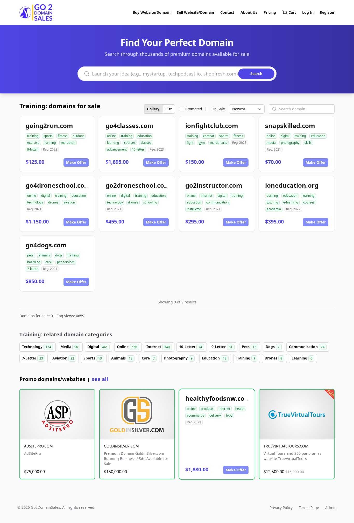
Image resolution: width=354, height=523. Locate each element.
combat (208, 136)
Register (327, 12)
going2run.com (49, 125)
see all (100, 379)
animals (44, 255)
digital (285, 136)
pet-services (66, 262)
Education (214, 358)
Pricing (270, 12)
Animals (121, 358)
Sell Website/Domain (195, 12)
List (168, 108)
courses (130, 142)
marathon (68, 142)
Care (148, 358)
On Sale (218, 108)
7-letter (32, 269)
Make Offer (76, 162)
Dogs (273, 346)
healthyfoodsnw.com (218, 398)
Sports (92, 358)
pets (30, 255)
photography (290, 142)
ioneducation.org (291, 185)
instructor (194, 209)
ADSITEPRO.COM (38, 446)
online (111, 136)
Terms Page (309, 507)
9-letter (32, 149)
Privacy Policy (281, 507)
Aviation (63, 358)
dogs (58, 255)
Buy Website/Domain (152, 12)
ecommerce (195, 415)
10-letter (138, 149)
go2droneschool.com (137, 185)
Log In (308, 12)
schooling (150, 202)
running (50, 142)
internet (206, 195)
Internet (158, 346)
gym (202, 142)
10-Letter (190, 346)
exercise (33, 142)
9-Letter (221, 346)
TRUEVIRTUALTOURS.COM (286, 446)
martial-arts (218, 142)
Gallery (153, 108)
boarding (33, 262)
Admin (331, 507)
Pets (249, 346)
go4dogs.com (46, 245)
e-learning (290, 202)
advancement (117, 149)
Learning (302, 358)
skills (308, 142)
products (207, 408)
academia (274, 209)
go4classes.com (129, 125)
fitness (62, 136)
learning (113, 142)
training (32, 136)
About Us (248, 12)
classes (146, 142)
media (271, 142)
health (239, 408)
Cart (292, 12)
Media (69, 346)
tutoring (272, 202)
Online (127, 346)
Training (245, 358)
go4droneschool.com (58, 185)
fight (190, 142)
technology (35, 202)
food (229, 415)
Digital (97, 346)
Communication (306, 346)
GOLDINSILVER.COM (121, 446)
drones (53, 202)
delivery (215, 415)
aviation (69, 202)
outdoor (78, 136)
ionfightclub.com (211, 125)
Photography (178, 358)
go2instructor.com (213, 185)
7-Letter (32, 358)
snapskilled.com (290, 125)
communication (217, 202)
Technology (36, 346)
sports (48, 136)
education (144, 136)
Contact (227, 12)
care (48, 262)
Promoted (193, 108)
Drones (273, 358)
